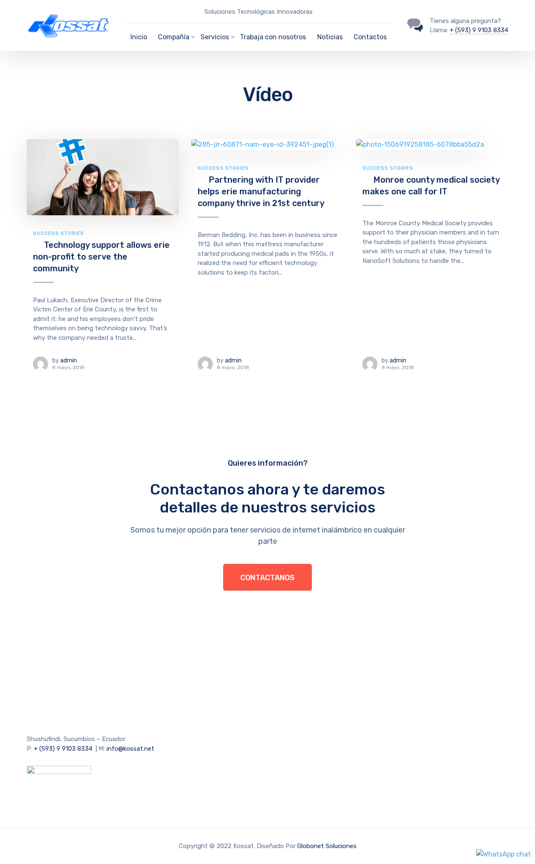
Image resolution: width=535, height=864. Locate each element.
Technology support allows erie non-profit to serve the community (101, 256)
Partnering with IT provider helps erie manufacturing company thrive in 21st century (261, 191)
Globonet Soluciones (327, 846)
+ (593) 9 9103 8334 (479, 30)
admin (68, 360)
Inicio (138, 37)
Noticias (330, 37)
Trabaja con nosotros (273, 37)
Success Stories (58, 233)
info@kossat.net (130, 748)
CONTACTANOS (267, 577)
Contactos (370, 37)
